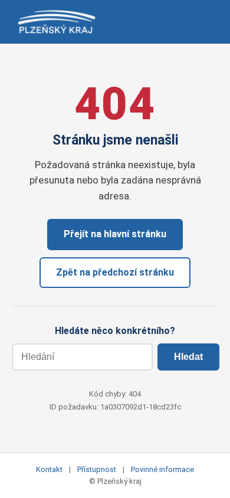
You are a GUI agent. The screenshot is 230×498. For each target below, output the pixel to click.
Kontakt (49, 469)
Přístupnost (96, 469)
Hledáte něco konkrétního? (115, 330)
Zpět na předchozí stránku (115, 272)
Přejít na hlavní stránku (115, 234)
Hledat (188, 357)
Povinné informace (162, 469)
